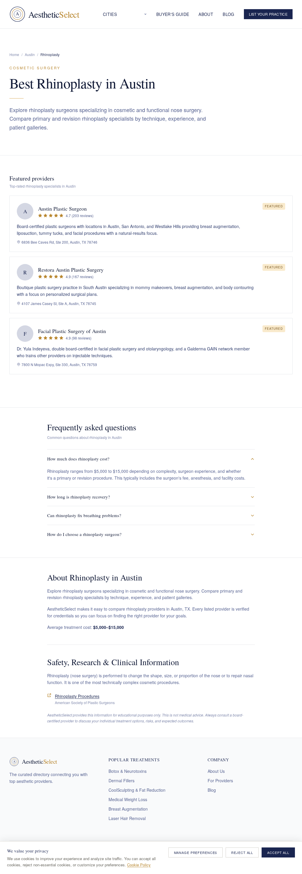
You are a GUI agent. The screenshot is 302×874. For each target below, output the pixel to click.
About (205, 14)
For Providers (220, 780)
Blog (228, 14)
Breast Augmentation (128, 809)
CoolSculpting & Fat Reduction (137, 790)
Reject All (242, 852)
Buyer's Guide (172, 14)
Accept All (278, 852)
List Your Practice (268, 14)
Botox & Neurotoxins (128, 771)
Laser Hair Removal (127, 818)
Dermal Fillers (121, 780)
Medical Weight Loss (128, 799)
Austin (30, 54)
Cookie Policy (139, 865)
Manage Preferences (195, 852)
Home (14, 54)
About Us (216, 771)
